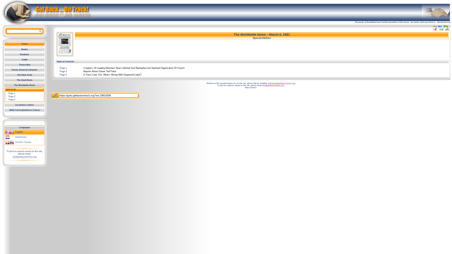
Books (24, 49)
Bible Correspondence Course (24, 110)
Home (25, 44)
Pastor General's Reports (24, 70)
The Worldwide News (24, 85)
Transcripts (24, 65)
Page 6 (63, 74)
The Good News (24, 80)
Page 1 (63, 68)
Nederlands (21, 137)
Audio (25, 59)
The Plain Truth (24, 75)
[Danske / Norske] (9, 144)
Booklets (24, 54)
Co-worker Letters (24, 105)
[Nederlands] (7, 138)
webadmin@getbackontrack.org (281, 83)
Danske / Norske (23, 142)
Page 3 (63, 71)
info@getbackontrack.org (25, 157)
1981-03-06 (11, 89)
